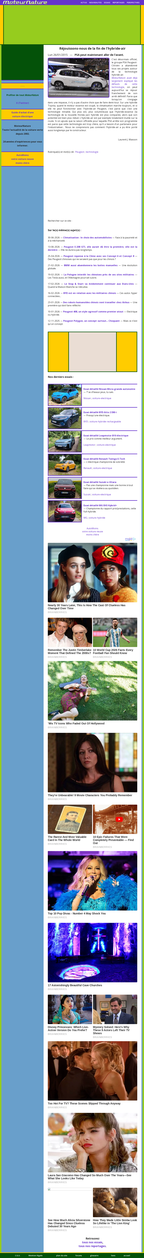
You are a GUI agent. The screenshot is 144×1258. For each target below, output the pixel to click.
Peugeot (79, 151)
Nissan (87, 398)
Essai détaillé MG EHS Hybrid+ (100, 505)
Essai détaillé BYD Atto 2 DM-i (100, 412)
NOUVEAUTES (95, 2)
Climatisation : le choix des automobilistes (87, 237)
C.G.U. (17, 1255)
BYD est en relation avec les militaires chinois (89, 293)
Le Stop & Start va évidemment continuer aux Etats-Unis (99, 283)
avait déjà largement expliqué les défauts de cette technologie (124, 82)
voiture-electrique (101, 398)
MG (85, 517)
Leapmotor (89, 444)
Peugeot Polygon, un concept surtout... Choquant (91, 320)
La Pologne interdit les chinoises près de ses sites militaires (99, 274)
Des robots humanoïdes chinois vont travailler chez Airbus (96, 302)
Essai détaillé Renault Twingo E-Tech (104, 458)
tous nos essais (92, 1242)
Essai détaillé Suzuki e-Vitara (100, 482)
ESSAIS (107, 2)
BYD (86, 421)
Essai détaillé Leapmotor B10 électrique (106, 435)
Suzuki (87, 494)
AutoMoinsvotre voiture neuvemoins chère (22, 159)
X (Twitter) (22, 102)
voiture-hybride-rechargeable (105, 421)
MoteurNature (118, 77)
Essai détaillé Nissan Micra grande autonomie (109, 389)
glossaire (94, 1255)
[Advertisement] (72, 24)
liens (113, 1255)
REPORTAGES (118, 2)
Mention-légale (35, 1255)
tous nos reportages (92, 1246)
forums (79, 1255)
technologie (92, 151)
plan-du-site (61, 1255)
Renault (88, 468)
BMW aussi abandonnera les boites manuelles (91, 265)
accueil (127, 1255)
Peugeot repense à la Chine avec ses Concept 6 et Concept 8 (99, 256)
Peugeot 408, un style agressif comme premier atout (93, 311)
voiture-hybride (97, 517)
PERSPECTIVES (133, 2)
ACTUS (84, 2)
